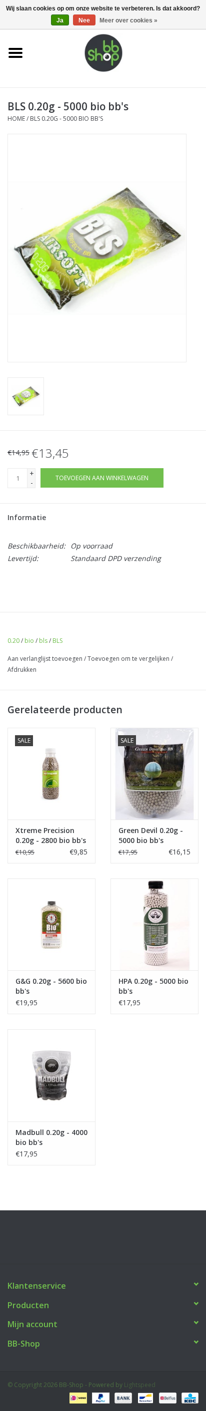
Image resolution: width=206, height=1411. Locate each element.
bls (43, 640)
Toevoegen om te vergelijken (129, 658)
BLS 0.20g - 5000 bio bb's (66, 118)
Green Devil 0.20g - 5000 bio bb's (150, 835)
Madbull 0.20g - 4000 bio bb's (52, 1137)
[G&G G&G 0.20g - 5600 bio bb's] (52, 924)
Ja (60, 20)
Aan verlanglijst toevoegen (45, 658)
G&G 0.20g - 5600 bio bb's (51, 986)
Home (16, 118)
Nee (84, 20)
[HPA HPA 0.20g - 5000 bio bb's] (154, 924)
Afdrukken (22, 669)
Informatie (27, 517)
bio (29, 640)
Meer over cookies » (129, 20)
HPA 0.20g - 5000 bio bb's (153, 986)
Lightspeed (140, 1385)
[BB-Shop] (118, 52)
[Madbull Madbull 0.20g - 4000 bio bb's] (52, 1075)
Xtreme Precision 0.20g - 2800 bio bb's (51, 835)
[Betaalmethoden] (77, 1397)
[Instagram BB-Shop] (112, 1241)
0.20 (14, 640)
